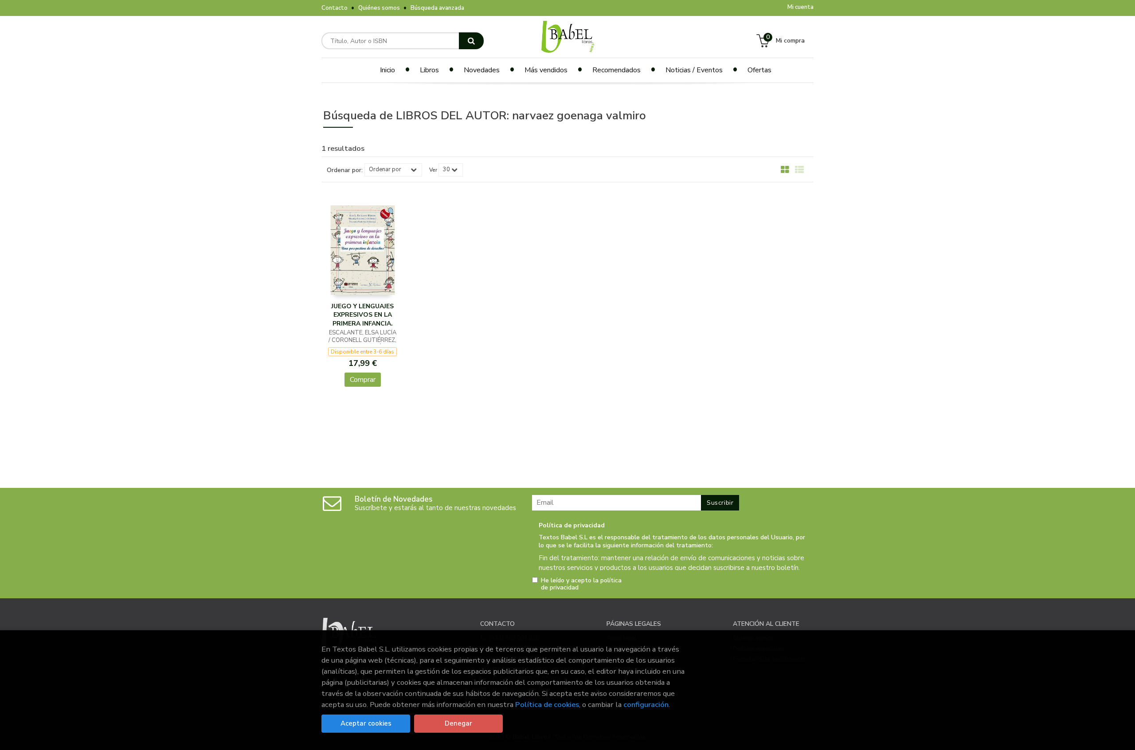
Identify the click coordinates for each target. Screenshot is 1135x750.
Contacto (334, 8)
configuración (646, 704)
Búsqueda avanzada (437, 8)
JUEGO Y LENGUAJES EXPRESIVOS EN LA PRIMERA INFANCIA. (362, 315)
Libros (429, 70)
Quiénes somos (379, 8)
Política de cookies (547, 704)
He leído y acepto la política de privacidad (581, 584)
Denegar (458, 723)
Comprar (363, 380)
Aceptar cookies (365, 723)
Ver (433, 170)
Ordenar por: (345, 170)
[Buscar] (471, 40)
